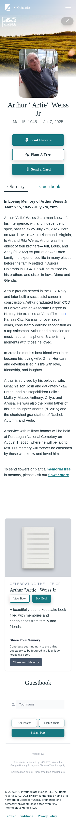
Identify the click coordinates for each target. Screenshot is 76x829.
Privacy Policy (27, 765)
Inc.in (63, 314)
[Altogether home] (8, 7)
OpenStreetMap (42, 772)
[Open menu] (68, 7)
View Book (19, 598)
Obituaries (23, 7)
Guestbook (49, 186)
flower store (58, 475)
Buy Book (41, 598)
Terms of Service (49, 765)
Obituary (16, 186)
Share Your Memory (26, 662)
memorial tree (59, 469)
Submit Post (38, 732)
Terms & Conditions (19, 816)
